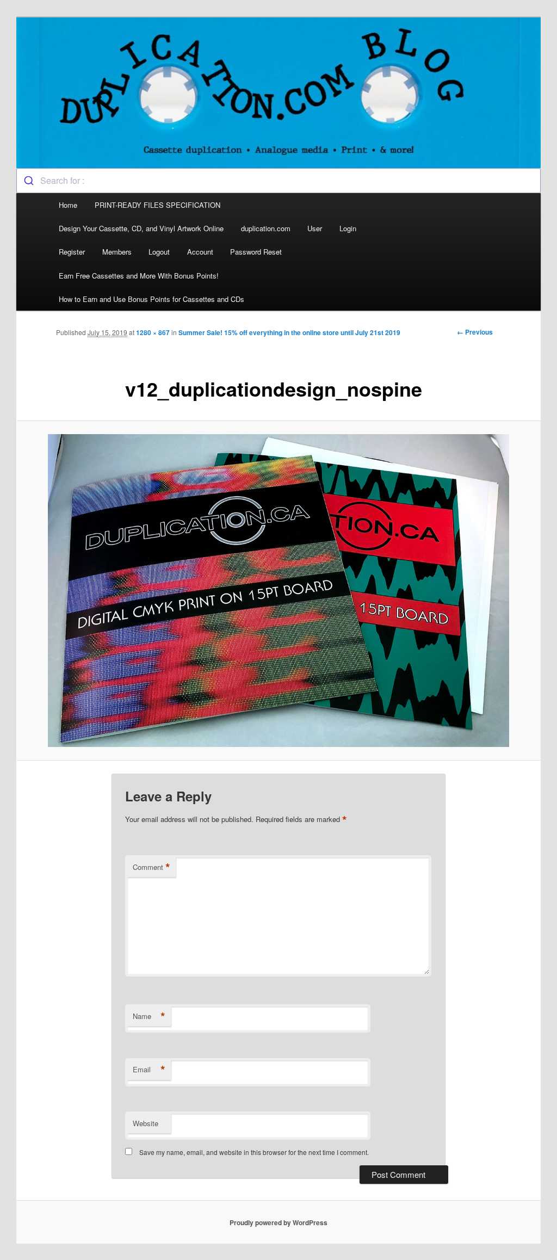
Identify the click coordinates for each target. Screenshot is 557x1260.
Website (145, 1123)
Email (149, 1069)
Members (117, 251)
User (314, 228)
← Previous (475, 332)
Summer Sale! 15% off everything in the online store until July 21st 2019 (289, 332)
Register (72, 251)
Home (68, 205)
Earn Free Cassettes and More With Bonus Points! (139, 275)
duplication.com (265, 228)
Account (200, 251)
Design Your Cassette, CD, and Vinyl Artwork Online (141, 228)
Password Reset (256, 251)
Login (347, 228)
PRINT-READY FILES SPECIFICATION (158, 205)
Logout (159, 251)
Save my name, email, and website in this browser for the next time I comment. (254, 1152)
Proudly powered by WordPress (278, 1222)
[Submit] (28, 181)
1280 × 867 (153, 332)
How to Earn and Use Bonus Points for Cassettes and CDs (151, 299)
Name (149, 1016)
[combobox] (278, 180)
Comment (151, 867)
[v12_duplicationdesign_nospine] (278, 590)
